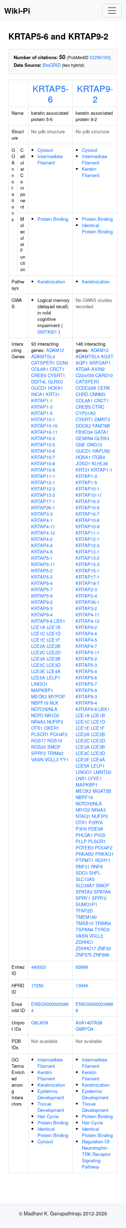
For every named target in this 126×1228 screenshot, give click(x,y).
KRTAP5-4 (41, 583)
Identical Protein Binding (97, 228)
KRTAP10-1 (43, 419)
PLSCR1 (40, 734)
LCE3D (54, 665)
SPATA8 (102, 891)
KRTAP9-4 (41, 614)
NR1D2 (52, 715)
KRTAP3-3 (41, 513)
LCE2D (54, 652)
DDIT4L (39, 381)
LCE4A (54, 671)
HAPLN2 (101, 450)
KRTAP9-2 (95, 93)
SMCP (54, 746)
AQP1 (82, 362)
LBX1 (59, 620)
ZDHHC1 (84, 942)
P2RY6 (96, 822)
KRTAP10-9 (43, 469)
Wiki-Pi (17, 10)
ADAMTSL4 (43, 356)
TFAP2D (84, 910)
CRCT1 (57, 369)
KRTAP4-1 (41, 520)
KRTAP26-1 (43, 507)
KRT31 (53, 394)
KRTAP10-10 (44, 425)
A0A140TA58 (89, 1022)
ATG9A (83, 369)
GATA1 (101, 432)
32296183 (99, 57)
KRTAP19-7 (87, 583)
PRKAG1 (104, 854)
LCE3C (38, 665)
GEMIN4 (84, 438)
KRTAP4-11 (43, 526)
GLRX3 (55, 381)
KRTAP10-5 (43, 444)
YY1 (64, 759)
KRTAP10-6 (43, 450)
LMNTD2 (102, 772)
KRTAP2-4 (86, 595)
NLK (54, 702)
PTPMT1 (85, 860)
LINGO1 (39, 683)
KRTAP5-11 (43, 564)
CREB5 (38, 375)
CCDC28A (86, 387)
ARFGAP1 (100, 362)
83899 (82, 967)
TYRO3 (102, 929)
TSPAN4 (84, 929)
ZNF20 (104, 948)
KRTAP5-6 (51, 93)
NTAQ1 (83, 816)
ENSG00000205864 (50, 1007)
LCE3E (38, 671)
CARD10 (104, 375)
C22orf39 (85, 375)
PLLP (81, 841)
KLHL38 (100, 463)
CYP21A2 (86, 413)
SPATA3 (84, 891)
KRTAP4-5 (41, 551)
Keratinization (51, 281)
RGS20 (38, 746)
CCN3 (62, 362)
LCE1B (54, 627)
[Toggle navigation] (112, 10)
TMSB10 (84, 923)
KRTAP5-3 (41, 576)
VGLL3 (51, 759)
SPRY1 (83, 898)
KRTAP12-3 (43, 488)
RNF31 (83, 866)
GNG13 (94, 444)
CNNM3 (97, 394)
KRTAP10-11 (44, 432)
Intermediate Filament (50, 159)
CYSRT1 (56, 375)
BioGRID (52, 65)
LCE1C (38, 633)
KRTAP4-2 (41, 539)
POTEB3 (84, 847)
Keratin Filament (90, 171)
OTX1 (37, 728)
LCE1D (54, 633)
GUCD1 (39, 387)
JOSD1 (83, 463)
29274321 (47, 331)
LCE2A (38, 646)
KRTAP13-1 (87, 551)
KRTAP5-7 (41, 589)
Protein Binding (52, 219)
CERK (104, 387)
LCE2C (38, 652)
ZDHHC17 (86, 948)
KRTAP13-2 (87, 558)
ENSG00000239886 (94, 1007)
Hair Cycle (47, 1116)
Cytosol (45, 150)
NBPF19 (39, 702)
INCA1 (37, 394)
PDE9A (95, 828)
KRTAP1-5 (41, 413)
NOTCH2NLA (44, 709)
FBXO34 (84, 432)
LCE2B (54, 646)
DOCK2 (83, 425)
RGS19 (54, 740)
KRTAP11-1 (43, 476)
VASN (37, 759)
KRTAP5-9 (41, 595)
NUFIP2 (55, 721)
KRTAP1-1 (41, 400)
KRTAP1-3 (41, 406)
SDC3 (82, 872)
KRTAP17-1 (43, 501)
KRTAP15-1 (87, 570)
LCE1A (38, 627)
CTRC (98, 406)
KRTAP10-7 (43, 457)
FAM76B (101, 425)
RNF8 (97, 866)
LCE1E (38, 639)
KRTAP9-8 (41, 620)
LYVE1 (95, 778)
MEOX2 (39, 696)
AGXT (107, 356)
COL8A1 (39, 369)
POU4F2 (59, 734)
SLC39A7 (85, 885)
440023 (38, 967)
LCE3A (38, 658)
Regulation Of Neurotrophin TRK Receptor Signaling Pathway (96, 1154)
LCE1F (53, 639)
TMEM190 (86, 916)
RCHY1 (102, 860)
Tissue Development (50, 1106)
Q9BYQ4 (84, 1028)
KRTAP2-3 (86, 589)
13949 (82, 985)
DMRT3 (102, 419)
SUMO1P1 (86, 904)
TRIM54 (103, 923)
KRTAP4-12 (43, 532)
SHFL (94, 872)
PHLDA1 (84, 835)
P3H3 (81, 828)
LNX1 (81, 778)
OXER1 (51, 728)
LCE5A (38, 677)
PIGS (99, 835)
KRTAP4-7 (86, 646)
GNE (80, 444)
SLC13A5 (85, 879)
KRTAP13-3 (43, 495)
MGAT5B (102, 791)
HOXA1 (55, 387)
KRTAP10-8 (43, 463)
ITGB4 (98, 457)
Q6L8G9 (39, 1022)
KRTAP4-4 (41, 545)
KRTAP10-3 (43, 438)
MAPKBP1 (42, 690)
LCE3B (54, 658)
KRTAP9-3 (41, 608)
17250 (37, 985)
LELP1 (53, 677)
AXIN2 (98, 369)
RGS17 (38, 740)
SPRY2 (38, 753)
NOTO (37, 715)
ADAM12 (55, 350)
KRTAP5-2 (41, 570)
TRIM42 (55, 753)
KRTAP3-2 (86, 608)
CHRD (82, 394)
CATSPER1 (43, 362)
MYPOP (56, 696)
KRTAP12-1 (43, 482)
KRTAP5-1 (41, 558)
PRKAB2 (85, 854)
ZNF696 (101, 954)
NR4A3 (38, 721)
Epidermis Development (50, 1094)
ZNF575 (84, 954)
